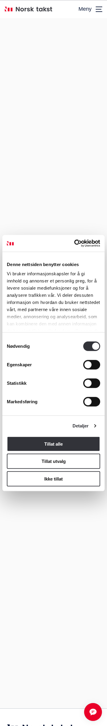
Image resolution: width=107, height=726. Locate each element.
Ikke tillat (53, 478)
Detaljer (81, 425)
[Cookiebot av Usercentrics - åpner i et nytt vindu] (75, 243)
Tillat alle (53, 443)
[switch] (91, 364)
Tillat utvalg (54, 461)
